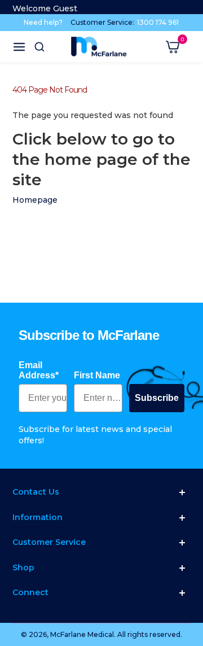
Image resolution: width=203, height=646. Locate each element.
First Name (97, 375)
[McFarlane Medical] (98, 46)
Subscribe (157, 398)
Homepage (35, 200)
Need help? (43, 22)
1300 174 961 (158, 22)
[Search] (39, 47)
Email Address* (39, 370)
